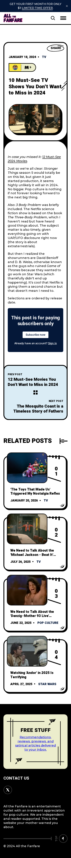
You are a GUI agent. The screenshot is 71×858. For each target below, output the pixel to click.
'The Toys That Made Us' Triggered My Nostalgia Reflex (35, 491)
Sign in (52, 343)
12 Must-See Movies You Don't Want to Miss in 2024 (33, 381)
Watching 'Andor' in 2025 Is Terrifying (31, 674)
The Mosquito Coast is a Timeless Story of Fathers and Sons (38, 411)
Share (56, 48)
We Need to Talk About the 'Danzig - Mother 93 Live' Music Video (32, 616)
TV (44, 57)
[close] (67, 6)
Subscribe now (35, 334)
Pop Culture (47, 623)
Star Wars (47, 684)
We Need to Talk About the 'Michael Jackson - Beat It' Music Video (32, 554)
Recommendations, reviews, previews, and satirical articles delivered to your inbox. (35, 743)
